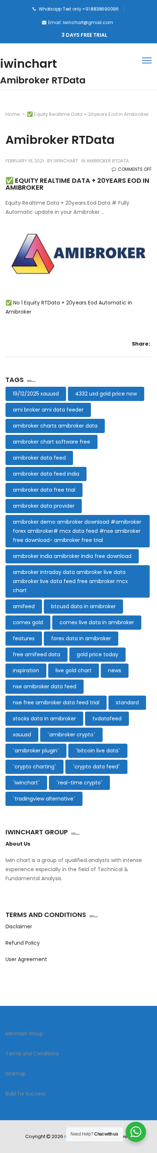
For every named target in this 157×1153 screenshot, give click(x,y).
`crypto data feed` (96, 766)
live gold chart (73, 670)
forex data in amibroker (81, 638)
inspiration (26, 670)
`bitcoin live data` (98, 750)
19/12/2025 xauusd (36, 393)
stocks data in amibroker (44, 718)
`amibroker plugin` (36, 750)
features (24, 638)
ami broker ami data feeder (48, 409)
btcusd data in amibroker (83, 606)
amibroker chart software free (51, 441)
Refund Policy (22, 943)
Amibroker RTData (108, 161)
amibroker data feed (39, 457)
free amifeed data (36, 654)
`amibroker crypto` (71, 734)
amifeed (24, 606)
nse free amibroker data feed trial (56, 702)
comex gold (28, 622)
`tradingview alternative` (44, 798)
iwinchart (28, 63)
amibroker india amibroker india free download (72, 556)
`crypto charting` (34, 766)
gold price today (97, 654)
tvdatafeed (107, 718)
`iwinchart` (26, 782)
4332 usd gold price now (106, 393)
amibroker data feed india (46, 473)
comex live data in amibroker (97, 622)
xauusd (22, 734)
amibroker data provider (43, 505)
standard (127, 702)
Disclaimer (18, 926)
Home (12, 114)
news (114, 670)
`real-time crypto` (79, 782)
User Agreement (26, 959)
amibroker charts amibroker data (55, 425)
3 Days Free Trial (84, 35)
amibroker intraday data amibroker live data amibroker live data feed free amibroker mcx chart (70, 581)
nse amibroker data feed (44, 686)
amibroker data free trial (44, 489)
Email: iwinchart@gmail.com (80, 22)
